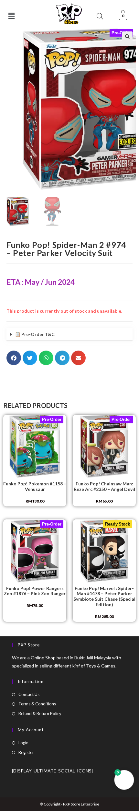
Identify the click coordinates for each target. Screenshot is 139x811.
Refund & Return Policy (39, 713)
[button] (11, 16)
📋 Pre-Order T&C (35, 334)
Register (26, 752)
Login (23, 742)
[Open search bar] (100, 16)
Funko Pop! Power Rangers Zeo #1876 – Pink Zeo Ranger (35, 591)
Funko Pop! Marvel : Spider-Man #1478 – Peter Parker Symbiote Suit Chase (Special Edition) (104, 596)
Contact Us (28, 694)
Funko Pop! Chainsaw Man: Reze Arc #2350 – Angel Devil (104, 486)
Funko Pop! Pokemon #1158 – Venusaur (34, 486)
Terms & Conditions (37, 703)
